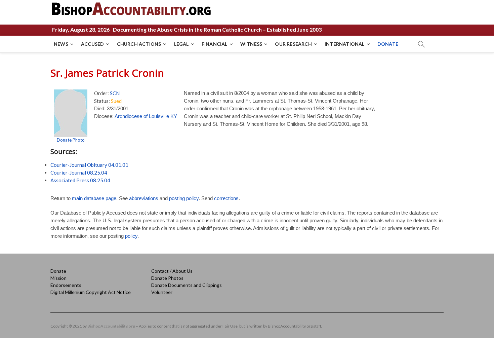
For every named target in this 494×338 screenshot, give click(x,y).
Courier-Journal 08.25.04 (78, 173)
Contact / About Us (172, 271)
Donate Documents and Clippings (186, 285)
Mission (58, 278)
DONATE (387, 44)
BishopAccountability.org (111, 326)
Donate (58, 271)
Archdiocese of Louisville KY (146, 116)
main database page (94, 198)
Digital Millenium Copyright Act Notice (90, 292)
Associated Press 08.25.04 (80, 180)
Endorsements (65, 285)
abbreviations (143, 198)
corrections (226, 198)
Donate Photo (71, 140)
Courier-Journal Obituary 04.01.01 (89, 165)
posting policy (184, 198)
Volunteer (161, 292)
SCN (115, 93)
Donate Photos (167, 278)
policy (131, 236)
